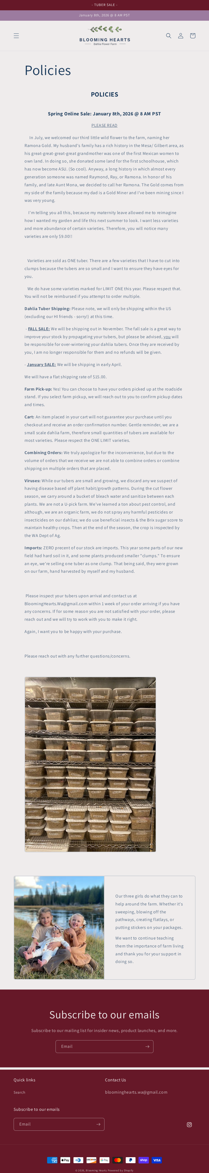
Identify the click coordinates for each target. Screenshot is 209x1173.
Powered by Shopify (121, 1170)
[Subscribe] (147, 1046)
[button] (16, 36)
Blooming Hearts (96, 1170)
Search (20, 1092)
